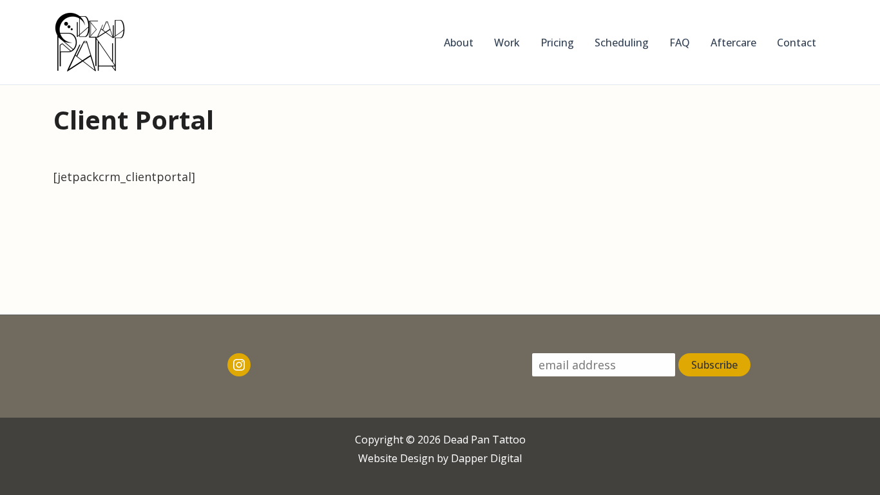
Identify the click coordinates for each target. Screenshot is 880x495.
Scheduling (622, 42)
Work (507, 42)
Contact (796, 42)
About (458, 42)
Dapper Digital (486, 458)
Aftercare (733, 42)
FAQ (679, 42)
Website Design (396, 458)
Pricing (557, 42)
